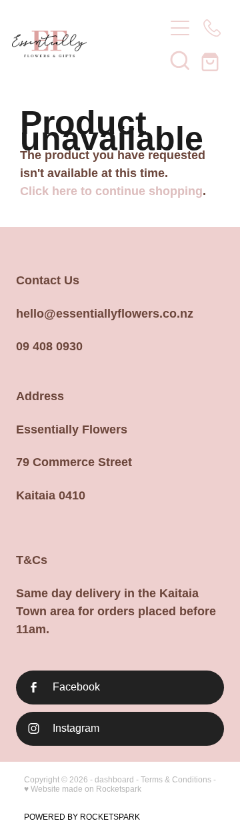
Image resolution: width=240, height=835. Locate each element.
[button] (180, 60)
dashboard (114, 779)
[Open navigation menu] (180, 28)
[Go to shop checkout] (212, 60)
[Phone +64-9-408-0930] (212, 28)
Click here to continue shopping (111, 191)
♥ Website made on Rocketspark (82, 789)
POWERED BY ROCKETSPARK (82, 817)
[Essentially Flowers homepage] (81, 44)
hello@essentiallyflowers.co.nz (104, 313)
